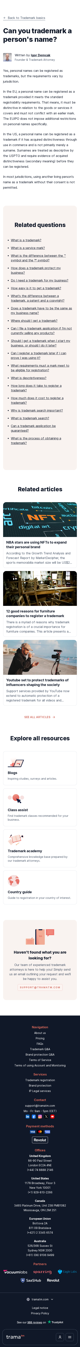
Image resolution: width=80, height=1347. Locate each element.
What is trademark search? (30, 418)
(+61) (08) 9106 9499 (40, 1255)
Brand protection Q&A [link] (40, 1054)
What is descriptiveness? (28, 378)
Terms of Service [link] (40, 1060)
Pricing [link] (40, 1038)
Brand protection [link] (40, 1085)
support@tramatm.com (40, 1105)
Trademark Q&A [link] (40, 1049)
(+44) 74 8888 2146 (40, 1169)
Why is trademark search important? (37, 410)
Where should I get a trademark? (34, 321)
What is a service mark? (28, 248)
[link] (40, 535)
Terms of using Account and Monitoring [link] (40, 1065)
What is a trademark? (26, 240)
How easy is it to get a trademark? (36, 288)
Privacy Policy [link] (40, 1313)
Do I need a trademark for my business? (39, 280)
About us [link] (40, 1032)
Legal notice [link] (40, 1307)
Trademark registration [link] (40, 1080)
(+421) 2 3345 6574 (40, 1232)
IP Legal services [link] (40, 1091)
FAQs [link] (40, 1043)
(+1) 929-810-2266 (40, 1192)
